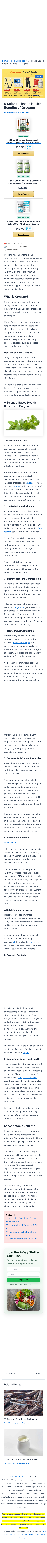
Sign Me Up (23, 1280)
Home (5, 61)
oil (14, 942)
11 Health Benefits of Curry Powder (22, 1238)
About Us (20, 1535)
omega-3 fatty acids (27, 1077)
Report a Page (24, 1538)
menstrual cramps (21, 642)
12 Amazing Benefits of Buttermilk (20, 1459)
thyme (26, 1052)
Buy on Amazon (23, 153)
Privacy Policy (40, 1535)
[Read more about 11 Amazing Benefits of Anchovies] (23, 1402)
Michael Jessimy (12, 250)
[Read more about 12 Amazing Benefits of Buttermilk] (23, 1442)
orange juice (18, 607)
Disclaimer (29, 1535)
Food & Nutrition (17, 61)
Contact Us (10, 1535)
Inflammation (10, 842)
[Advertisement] (23, 33)
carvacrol (31, 942)
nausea (28, 483)
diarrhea (16, 486)
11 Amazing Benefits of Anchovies (20, 1419)
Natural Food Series (16, 1476)
